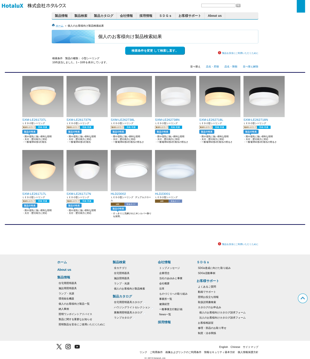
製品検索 (80, 15)
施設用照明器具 (68, 288)
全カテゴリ (120, 268)
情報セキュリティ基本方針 (219, 352)
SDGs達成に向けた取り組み (214, 268)
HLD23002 (118, 193)
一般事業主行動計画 (170, 309)
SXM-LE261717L (34, 193)
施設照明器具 (121, 278)
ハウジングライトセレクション (132, 307)
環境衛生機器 (66, 298)
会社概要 (164, 283)
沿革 (161, 288)
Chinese (235, 347)
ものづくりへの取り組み (173, 293)
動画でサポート (207, 291)
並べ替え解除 (250, 66)
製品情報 (61, 15)
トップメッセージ (169, 268)
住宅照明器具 (121, 273)
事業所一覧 (165, 299)
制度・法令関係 (207, 333)
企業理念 (164, 273)
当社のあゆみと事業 (170, 278)
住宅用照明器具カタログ (128, 302)
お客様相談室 (205, 322)
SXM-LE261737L (34, 119)
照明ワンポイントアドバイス (75, 314)
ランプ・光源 (66, 293)
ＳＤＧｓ (165, 15)
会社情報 (126, 15)
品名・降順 (230, 66)
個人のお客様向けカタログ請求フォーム (222, 312)
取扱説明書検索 (207, 302)
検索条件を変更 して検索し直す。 (155, 50)
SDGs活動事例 (206, 273)
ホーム (59, 25)
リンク (143, 352)
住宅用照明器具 (68, 283)
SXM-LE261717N (79, 193)
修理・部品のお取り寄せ (212, 328)
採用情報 (146, 15)
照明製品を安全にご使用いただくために (82, 324)
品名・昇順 (212, 66)
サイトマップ (250, 347)
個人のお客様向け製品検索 (129, 288)
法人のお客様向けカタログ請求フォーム (222, 317)
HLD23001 (162, 193)
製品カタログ (103, 15)
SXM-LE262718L (211, 119)
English (223, 347)
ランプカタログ (123, 317)
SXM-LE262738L (123, 119)
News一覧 (165, 314)
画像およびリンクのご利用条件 (183, 352)
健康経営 (164, 304)
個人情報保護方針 (248, 352)
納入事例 (64, 309)
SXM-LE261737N (79, 119)
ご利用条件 (156, 352)
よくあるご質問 (207, 286)
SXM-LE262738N (167, 119)
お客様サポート (190, 15)
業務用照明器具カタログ (128, 312)
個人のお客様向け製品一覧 (74, 303)
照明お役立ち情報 (208, 297)
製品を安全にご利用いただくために (240, 53)
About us (215, 15)
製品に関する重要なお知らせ (75, 319)
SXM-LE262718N (255, 119)
